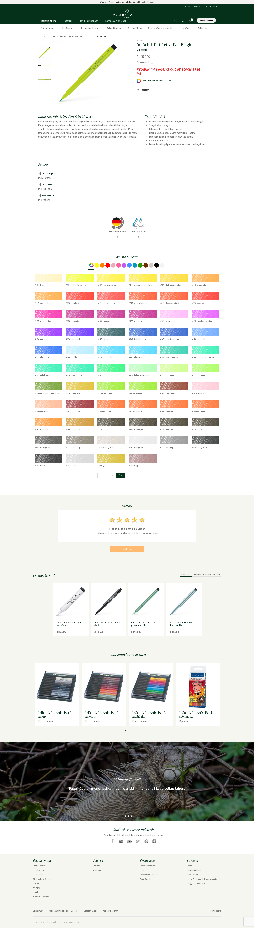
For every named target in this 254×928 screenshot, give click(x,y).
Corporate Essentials (148, 875)
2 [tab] (128, 730)
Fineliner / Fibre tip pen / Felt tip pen (73, 36)
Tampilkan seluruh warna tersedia (156, 81)
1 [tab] (125, 730)
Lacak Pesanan (206, 20)
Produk (53, 36)
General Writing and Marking (161, 28)
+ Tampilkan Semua (41, 897)
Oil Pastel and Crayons (42, 879)
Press (187, 7)
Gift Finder (202, 28)
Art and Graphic (114, 28)
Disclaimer (38, 911)
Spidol (35, 892)
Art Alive (36, 888)
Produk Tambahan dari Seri (207, 574)
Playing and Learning (91, 28)
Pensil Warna (38, 870)
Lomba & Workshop (116, 21)
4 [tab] (131, 816)
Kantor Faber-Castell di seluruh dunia (202, 879)
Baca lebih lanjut (146, 2)
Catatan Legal (90, 911)
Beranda (43, 36)
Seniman (96, 866)
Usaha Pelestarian (147, 866)
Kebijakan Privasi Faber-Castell (63, 911)
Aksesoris (185, 574)
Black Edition (38, 875)
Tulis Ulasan (127, 549)
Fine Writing (186, 28)
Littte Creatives (68, 28)
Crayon (36, 883)
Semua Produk (48, 28)
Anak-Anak (97, 870)
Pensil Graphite (39, 866)
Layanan (196, 7)
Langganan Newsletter (196, 883)
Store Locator (192, 875)
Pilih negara (211, 7)
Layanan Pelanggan (195, 870)
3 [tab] (128, 816)
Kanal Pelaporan (110, 911)
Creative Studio (135, 28)
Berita (189, 866)
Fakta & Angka (145, 879)
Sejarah (143, 870)
